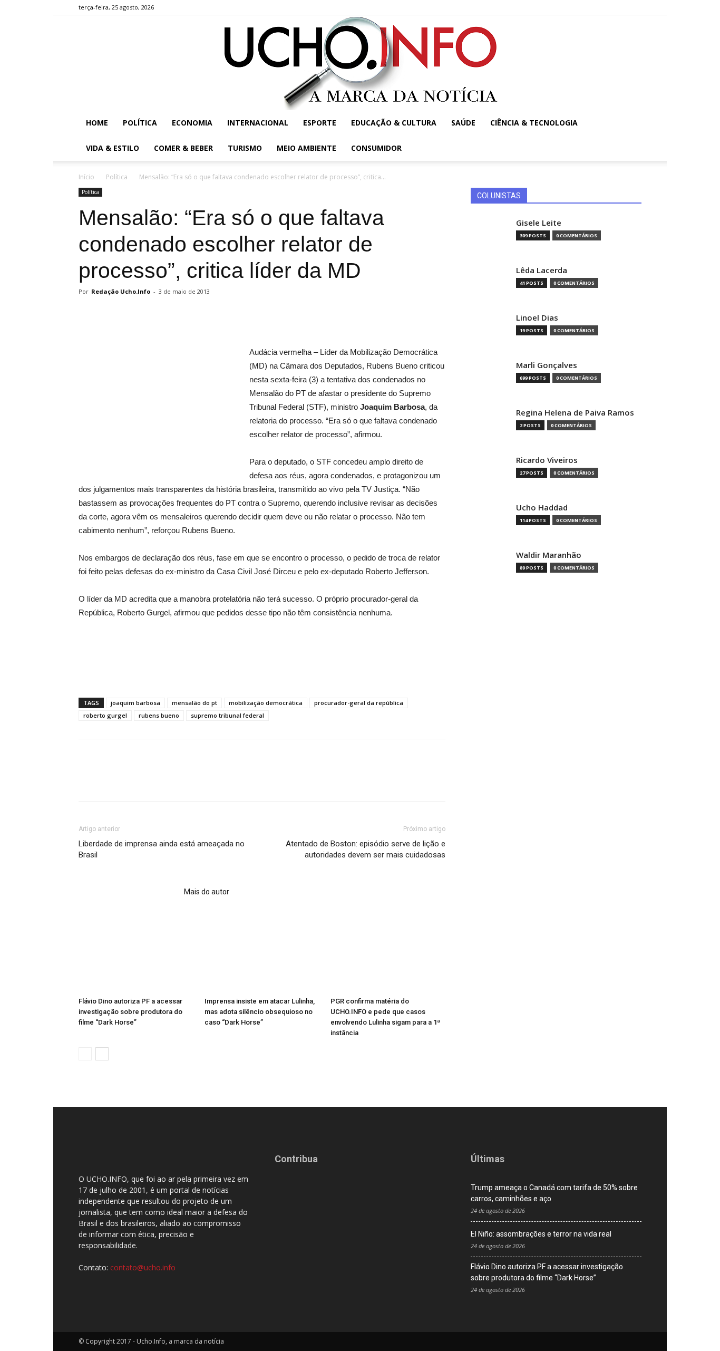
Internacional (257, 123)
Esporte (319, 123)
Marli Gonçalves (546, 365)
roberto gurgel (105, 715)
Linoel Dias (537, 318)
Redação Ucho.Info (120, 291)
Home (97, 123)
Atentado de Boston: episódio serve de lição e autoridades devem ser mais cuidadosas (365, 849)
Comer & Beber (183, 148)
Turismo (245, 148)
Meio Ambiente (306, 148)
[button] (628, 124)
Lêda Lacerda (541, 270)
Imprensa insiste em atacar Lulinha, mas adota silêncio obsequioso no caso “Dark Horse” (260, 1011)
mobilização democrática (266, 703)
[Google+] (599, 7)
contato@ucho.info (143, 1267)
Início (86, 176)
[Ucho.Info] (360, 62)
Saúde (463, 123)
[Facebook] (581, 7)
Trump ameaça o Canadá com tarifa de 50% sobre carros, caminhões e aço (554, 1193)
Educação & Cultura (393, 123)
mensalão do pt (194, 703)
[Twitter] (616, 7)
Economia (192, 123)
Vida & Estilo (112, 148)
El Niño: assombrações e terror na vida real (541, 1234)
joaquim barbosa (135, 703)
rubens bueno (159, 715)
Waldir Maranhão (548, 555)
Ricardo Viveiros (547, 460)
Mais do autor (206, 891)
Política (140, 123)
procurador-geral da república (358, 703)
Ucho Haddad (542, 508)
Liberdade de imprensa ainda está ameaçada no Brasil (162, 849)
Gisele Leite (538, 223)
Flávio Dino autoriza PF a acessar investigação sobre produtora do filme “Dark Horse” (130, 1011)
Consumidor (376, 148)
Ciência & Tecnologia (534, 123)
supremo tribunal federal (227, 715)
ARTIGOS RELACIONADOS (128, 891)
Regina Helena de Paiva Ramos (575, 413)
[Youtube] (633, 7)
